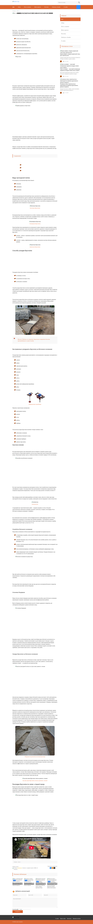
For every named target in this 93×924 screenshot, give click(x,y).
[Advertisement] (32, 22)
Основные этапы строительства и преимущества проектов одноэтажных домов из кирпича (69, 85)
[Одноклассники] (52, 868)
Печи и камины (27, 7)
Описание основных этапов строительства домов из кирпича (28, 884)
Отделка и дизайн (56, 7)
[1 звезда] (14, 868)
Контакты (69, 918)
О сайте (66, 7)
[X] (54, 868)
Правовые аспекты (77, 918)
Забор (19, 7)
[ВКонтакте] (50, 868)
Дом (13, 7)
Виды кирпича (37, 7)
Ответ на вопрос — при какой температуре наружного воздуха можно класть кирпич (52, 886)
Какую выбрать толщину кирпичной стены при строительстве (70, 55)
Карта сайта (63, 918)
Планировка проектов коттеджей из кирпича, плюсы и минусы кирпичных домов (40, 886)
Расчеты (46, 7)
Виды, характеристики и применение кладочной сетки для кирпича (17, 884)
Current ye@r (15, 909)
